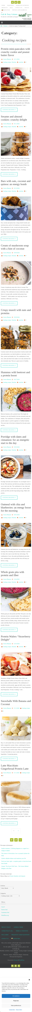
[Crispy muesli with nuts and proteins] (16, 333)
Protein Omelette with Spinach (17, 867)
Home (3, 5)
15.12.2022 (16, 700)
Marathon (10, 5)
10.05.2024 (16, 509)
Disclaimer (4, 925)
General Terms (18, 918)
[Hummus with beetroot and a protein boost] (16, 395)
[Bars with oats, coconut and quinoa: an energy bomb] (16, 206)
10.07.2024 (16, 375)
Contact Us (18, 7)
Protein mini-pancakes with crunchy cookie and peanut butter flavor (15, 52)
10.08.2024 (16, 314)
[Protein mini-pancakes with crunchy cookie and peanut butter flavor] (16, 78)
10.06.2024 (16, 442)
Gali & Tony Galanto (9, 14)
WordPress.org (5, 906)
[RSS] (19, 2)
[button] (29, 980)
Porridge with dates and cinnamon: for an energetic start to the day (15, 435)
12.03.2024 (16, 636)
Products (5, 7)
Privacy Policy (19, 1009)
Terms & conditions (22, 922)
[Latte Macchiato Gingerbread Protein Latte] (16, 784)
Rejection (16, 1000)
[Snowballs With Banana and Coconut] (16, 720)
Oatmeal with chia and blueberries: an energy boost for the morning (16, 502)
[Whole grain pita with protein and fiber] (16, 592)
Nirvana (16, 951)
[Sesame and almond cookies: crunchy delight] (16, 142)
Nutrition (5, 26)
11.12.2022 (16, 764)
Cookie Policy (12, 1009)
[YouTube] (12, 2)
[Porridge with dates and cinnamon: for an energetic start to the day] (16, 462)
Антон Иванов (7, 59)
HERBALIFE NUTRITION (22, 5)
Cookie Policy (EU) (7, 922)
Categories (3, 884)
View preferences (16, 1005)
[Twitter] (15, 2)
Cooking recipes (7, 61)
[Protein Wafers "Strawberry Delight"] (16, 656)
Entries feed (4, 900)
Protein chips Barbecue (19, 10)
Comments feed (5, 903)
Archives (2, 876)
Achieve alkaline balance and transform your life (13, 849)
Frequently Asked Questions (20, 925)
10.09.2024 (16, 250)
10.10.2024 (16, 186)
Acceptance (16, 996)
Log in (3, 897)
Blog (11, 7)
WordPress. (21, 951)
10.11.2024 (16, 122)
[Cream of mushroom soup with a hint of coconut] (16, 270)
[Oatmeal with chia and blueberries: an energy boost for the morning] (16, 529)
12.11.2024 (16, 59)
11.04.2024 (16, 573)
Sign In (27, 7)
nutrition (21, 61)
